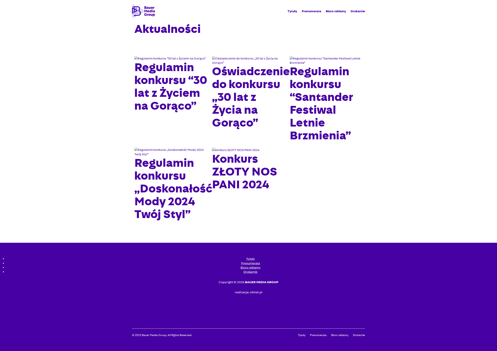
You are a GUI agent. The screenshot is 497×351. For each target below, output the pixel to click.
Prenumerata (311, 11)
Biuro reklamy (336, 11)
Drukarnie (358, 11)
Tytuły (292, 11)
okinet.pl (256, 292)
